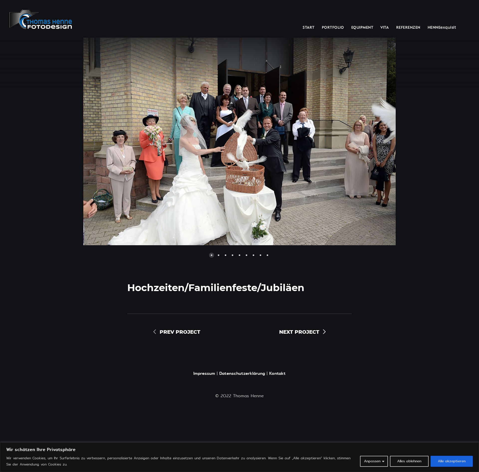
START (309, 27)
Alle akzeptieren (452, 461)
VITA (384, 27)
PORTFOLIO (333, 27)
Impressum (204, 373)
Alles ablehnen (409, 461)
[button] (147, 141)
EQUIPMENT (362, 27)
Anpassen (372, 461)
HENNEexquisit (442, 27)
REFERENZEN (408, 27)
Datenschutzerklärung (242, 373)
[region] (239, 457)
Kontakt (277, 373)
